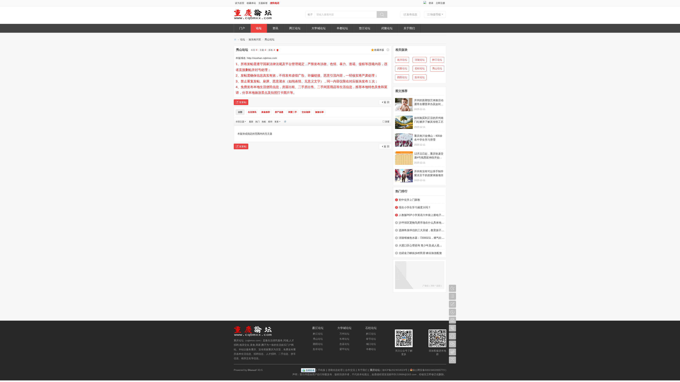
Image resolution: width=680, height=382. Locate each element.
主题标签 (263, 3)
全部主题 (240, 121)
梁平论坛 (344, 349)
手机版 (321, 370)
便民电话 (274, 3)
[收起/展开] (387, 49)
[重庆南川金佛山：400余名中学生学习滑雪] (404, 140)
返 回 (386, 102)
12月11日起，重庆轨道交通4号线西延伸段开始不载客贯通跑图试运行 (428, 157)
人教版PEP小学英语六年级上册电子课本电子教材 (421, 214)
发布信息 (412, 14)
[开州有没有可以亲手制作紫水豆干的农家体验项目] (404, 175)
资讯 (275, 28)
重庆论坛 (235, 39)
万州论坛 (344, 333)
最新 (251, 121)
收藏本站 (251, 3)
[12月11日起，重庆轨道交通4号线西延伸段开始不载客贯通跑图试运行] (404, 158)
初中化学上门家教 (409, 199)
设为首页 (239, 3)
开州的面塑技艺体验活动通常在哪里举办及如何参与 (428, 104)
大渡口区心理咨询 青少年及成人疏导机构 (421, 245)
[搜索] (382, 14)
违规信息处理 (335, 370)
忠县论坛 (344, 344)
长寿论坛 (344, 338)
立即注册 (440, 3)
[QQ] (308, 370)
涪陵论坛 (420, 59)
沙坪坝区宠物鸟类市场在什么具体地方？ (421, 222)
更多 (276, 121)
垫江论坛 (364, 28)
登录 (431, 3)
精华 (270, 121)
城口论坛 (371, 344)
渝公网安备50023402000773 (428, 370)
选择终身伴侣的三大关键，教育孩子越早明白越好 (421, 230)
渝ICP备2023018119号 (394, 370)
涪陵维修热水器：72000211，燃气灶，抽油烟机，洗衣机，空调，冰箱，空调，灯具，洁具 (421, 237)
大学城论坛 (318, 28)
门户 (242, 28)
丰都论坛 (342, 28)
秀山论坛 (269, 39)
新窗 (387, 121)
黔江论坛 (437, 59)
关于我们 (409, 28)
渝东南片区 (255, 39)
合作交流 (350, 370)
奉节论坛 (371, 338)
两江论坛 (295, 28)
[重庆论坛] (253, 19)
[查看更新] (285, 121)
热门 (257, 121)
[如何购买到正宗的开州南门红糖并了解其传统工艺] (404, 122)
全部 (240, 112)
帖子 (310, 14)
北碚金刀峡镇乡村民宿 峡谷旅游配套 (420, 252)
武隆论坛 (387, 28)
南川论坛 (402, 59)
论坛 (259, 28)
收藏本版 (379, 49)
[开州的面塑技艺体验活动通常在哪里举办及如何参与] (404, 104)
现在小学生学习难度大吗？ (415, 207)
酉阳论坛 (402, 77)
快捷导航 (435, 14)
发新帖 (242, 102)
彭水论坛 (420, 77)
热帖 (264, 121)
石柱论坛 (420, 68)
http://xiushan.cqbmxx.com (262, 58)
